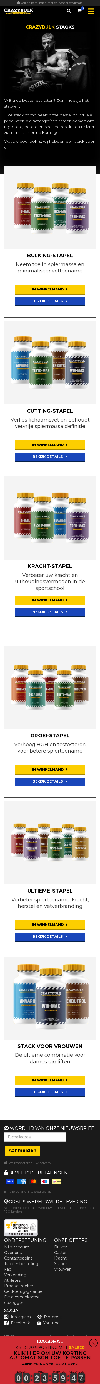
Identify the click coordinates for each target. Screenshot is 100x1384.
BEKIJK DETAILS (48, 301)
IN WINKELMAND (48, 289)
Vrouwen (63, 1269)
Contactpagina (18, 1258)
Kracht (60, 1258)
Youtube (51, 1323)
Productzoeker (18, 1285)
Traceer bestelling (21, 1263)
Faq (7, 1269)
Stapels (61, 1263)
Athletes (12, 1280)
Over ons (13, 1252)
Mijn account (16, 1247)
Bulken (61, 1247)
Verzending (15, 1274)
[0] (79, 10)
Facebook (20, 1323)
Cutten (61, 1252)
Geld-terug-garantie (23, 1291)
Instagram (21, 1316)
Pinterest (53, 1316)
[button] (0, 1380)
